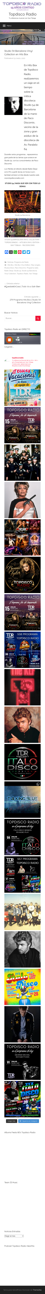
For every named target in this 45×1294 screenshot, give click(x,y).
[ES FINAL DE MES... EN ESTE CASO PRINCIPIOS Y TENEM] (22, 1099)
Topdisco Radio (22, 14)
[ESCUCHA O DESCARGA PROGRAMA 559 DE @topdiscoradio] (22, 425)
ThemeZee (37, 1290)
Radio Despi (8, 271)
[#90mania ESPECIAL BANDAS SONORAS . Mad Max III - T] (22, 462)
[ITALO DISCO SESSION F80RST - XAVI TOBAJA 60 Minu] (22, 762)
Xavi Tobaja (33, 274)
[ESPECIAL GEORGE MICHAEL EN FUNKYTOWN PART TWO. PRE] (22, 725)
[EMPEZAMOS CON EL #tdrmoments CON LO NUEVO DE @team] (22, 799)
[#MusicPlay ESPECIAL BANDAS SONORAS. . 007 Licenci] (22, 537)
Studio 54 (17, 271)
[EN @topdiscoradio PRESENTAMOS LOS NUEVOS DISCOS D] (22, 837)
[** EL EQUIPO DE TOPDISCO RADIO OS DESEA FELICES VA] (22, 387)
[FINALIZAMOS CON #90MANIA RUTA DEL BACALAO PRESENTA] (22, 912)
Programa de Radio (21, 262)
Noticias (10, 262)
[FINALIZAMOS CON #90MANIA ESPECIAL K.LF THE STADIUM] (22, 687)
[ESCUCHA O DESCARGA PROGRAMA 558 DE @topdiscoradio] (22, 650)
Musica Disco (9, 268)
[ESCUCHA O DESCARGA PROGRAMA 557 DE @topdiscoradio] (22, 874)
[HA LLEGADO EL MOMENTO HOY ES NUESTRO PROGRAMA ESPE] (22, 612)
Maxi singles (35, 265)
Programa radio (32, 268)
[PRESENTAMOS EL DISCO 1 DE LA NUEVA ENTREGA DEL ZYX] (22, 987)
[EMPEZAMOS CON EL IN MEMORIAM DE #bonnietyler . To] (22, 575)
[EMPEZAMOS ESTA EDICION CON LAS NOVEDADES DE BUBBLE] (22, 1024)
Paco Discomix (20, 268)
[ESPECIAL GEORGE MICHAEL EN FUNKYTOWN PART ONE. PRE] (22, 949)
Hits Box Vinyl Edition (22, 265)
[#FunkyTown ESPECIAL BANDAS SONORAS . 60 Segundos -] (22, 500)
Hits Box (10, 265)
